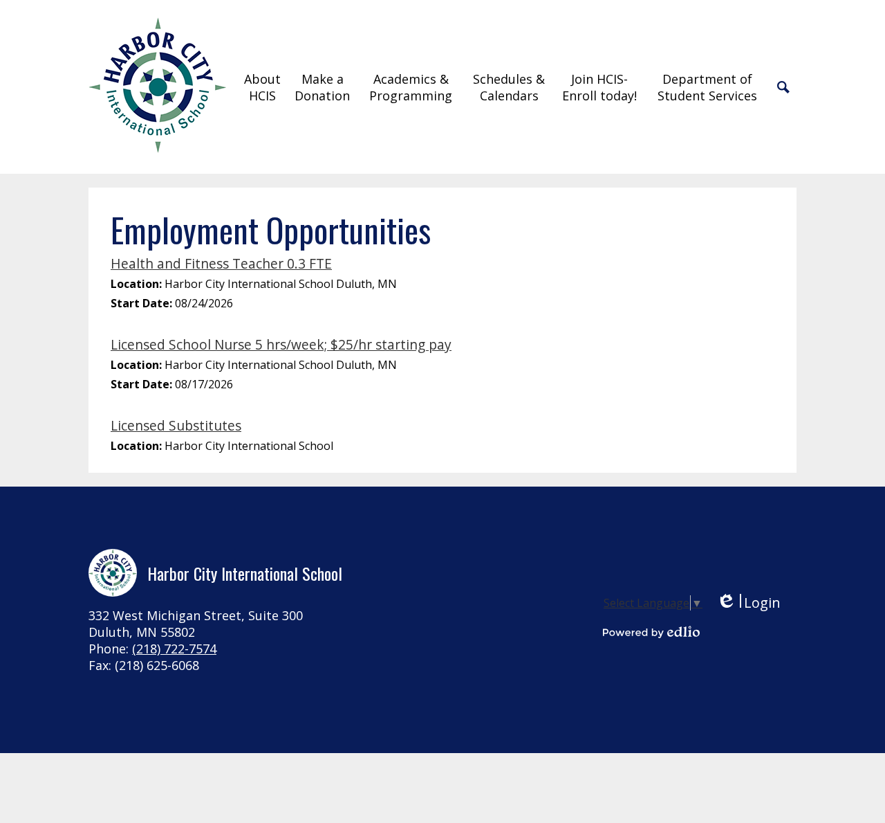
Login (748, 602)
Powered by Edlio (651, 632)
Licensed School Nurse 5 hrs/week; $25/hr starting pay (281, 344)
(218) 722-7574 (174, 648)
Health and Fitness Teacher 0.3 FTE (221, 263)
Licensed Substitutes (176, 425)
